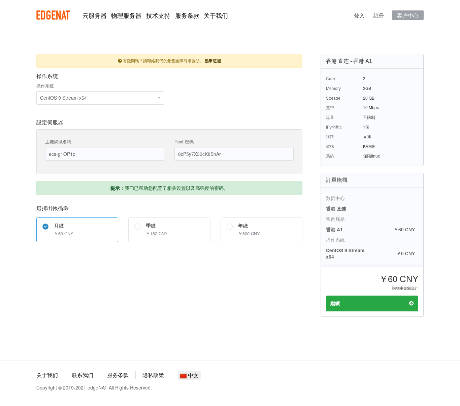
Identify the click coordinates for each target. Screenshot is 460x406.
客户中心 (408, 15)
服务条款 (187, 15)
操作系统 (45, 85)
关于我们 (216, 15)
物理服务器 (126, 15)
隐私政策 (153, 375)
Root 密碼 (184, 141)
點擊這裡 (213, 61)
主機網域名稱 (58, 141)
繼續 (335, 303)
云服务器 (95, 15)
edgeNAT (53, 15)
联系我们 (82, 375)
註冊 (378, 15)
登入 (359, 15)
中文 (193, 375)
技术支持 (158, 15)
